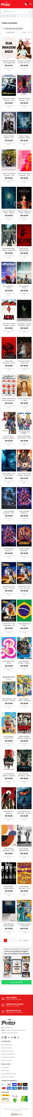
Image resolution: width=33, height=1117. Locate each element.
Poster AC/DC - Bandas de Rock (24, 249)
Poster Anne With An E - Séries (24, 399)
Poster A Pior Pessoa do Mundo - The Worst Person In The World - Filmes (8, 174)
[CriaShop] (16, 1114)
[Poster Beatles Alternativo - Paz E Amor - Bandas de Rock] (24, 873)
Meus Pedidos (5, 1070)
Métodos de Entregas (7, 1051)
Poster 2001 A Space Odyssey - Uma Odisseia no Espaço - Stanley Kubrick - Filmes (9, 99)
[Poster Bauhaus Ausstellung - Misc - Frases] (8, 836)
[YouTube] (15, 1037)
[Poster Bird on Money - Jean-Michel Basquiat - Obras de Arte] (24, 911)
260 (20, 940)
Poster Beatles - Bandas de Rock (24, 850)
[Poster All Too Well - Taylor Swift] (24, 348)
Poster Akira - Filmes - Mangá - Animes (8, 324)
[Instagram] (2, 1037)
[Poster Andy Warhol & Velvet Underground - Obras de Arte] (8, 385)
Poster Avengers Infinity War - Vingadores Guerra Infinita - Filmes (24, 549)
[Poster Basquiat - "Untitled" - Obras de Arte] (24, 648)
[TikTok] (9, 1037)
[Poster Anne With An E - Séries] (24, 385)
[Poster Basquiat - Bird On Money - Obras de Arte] (8, 686)
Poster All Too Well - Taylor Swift (24, 362)
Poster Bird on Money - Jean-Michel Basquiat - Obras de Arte (24, 925)
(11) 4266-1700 (8, 1027)
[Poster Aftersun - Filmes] (8, 273)
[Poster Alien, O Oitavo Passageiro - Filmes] (24, 310)
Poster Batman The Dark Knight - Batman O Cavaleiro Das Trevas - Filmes (24, 812)
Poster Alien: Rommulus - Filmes (9, 362)
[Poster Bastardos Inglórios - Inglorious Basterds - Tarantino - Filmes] (24, 723)
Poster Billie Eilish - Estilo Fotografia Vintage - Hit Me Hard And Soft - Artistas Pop (9, 925)
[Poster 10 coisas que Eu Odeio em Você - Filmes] (24, 48)
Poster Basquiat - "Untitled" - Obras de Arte (24, 662)
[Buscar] (29, 11)
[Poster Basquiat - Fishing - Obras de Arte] (24, 686)
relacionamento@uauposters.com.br (16, 1030)
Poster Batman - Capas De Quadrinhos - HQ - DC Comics (9, 812)
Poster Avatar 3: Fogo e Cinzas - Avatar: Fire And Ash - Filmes (24, 474)
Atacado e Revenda (6, 1048)
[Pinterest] (12, 1037)
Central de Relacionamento (8, 1073)
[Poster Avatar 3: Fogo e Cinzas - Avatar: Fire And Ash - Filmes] (24, 460)
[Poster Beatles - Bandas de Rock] (24, 836)
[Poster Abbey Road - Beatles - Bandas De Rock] (8, 235)
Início (2, 16)
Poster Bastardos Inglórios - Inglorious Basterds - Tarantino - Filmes (24, 737)
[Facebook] (6, 1037)
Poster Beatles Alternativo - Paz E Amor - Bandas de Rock (24, 887)
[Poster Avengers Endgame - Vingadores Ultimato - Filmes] (24, 498)
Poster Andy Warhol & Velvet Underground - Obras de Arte (9, 399)
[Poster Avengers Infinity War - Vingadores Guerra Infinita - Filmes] (24, 535)
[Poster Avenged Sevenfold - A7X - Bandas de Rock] (8, 498)
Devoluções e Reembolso (8, 1057)
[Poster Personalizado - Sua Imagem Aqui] (8, 48)
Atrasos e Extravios (6, 1060)
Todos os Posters (11, 16)
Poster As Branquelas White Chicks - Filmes (24, 437)
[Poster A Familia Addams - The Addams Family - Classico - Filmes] (8, 123)
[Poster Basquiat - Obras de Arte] (8, 723)
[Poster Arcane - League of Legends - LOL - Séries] (8, 423)
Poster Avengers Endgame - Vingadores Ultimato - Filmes (24, 512)
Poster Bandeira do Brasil (24, 624)
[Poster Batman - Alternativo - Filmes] (24, 761)
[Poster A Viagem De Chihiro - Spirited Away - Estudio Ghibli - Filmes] (8, 198)
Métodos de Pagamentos (8, 1054)
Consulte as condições (13, 1006)
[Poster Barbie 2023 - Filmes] (8, 648)
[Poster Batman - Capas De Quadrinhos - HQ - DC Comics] (8, 798)
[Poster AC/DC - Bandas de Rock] (24, 235)
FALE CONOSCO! (15, 982)
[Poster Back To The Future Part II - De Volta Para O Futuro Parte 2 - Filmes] (8, 610)
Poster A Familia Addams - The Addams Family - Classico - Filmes (8, 137)
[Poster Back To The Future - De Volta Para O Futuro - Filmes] (8, 573)
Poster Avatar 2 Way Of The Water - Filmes (8, 474)
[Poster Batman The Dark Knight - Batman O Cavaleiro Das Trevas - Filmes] (24, 798)
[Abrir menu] (30, 4)
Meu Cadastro (5, 1067)
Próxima (25, 940)
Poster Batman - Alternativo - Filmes (24, 775)
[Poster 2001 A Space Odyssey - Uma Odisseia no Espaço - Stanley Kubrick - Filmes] (8, 85)
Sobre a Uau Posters (6, 1045)
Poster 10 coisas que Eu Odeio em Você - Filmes (24, 62)
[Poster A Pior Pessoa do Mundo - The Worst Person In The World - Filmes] (8, 160)
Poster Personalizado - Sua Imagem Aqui (8, 62)
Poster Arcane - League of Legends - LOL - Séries (8, 437)
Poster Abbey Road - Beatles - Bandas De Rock (8, 249)
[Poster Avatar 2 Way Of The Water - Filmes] (8, 460)
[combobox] (16, 11)
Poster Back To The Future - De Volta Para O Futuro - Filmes (9, 587)
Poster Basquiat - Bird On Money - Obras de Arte (9, 700)
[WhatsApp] (18, 1037)
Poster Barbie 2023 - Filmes (8, 662)
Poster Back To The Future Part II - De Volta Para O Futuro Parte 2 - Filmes (9, 624)
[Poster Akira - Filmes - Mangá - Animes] (8, 310)
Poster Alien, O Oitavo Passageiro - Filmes (24, 324)
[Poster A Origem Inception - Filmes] (24, 123)
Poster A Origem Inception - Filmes (24, 137)
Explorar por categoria (13, 28)
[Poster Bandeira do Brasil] (24, 610)
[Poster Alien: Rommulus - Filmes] (8, 348)
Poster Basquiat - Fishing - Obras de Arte (24, 700)
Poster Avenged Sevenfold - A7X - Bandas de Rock (9, 512)
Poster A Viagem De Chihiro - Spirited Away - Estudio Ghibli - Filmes (8, 212)
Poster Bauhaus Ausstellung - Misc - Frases (8, 850)
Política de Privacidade (7, 1077)
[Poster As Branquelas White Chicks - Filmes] (24, 423)
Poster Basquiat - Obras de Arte (8, 737)
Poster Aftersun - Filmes (8, 287)
